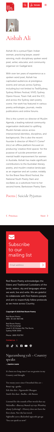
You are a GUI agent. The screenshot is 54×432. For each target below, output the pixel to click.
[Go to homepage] (10, 7)
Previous (12, 216)
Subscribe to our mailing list (20, 250)
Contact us (10, 340)
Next (44, 216)
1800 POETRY (17, 335)
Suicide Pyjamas (29, 196)
